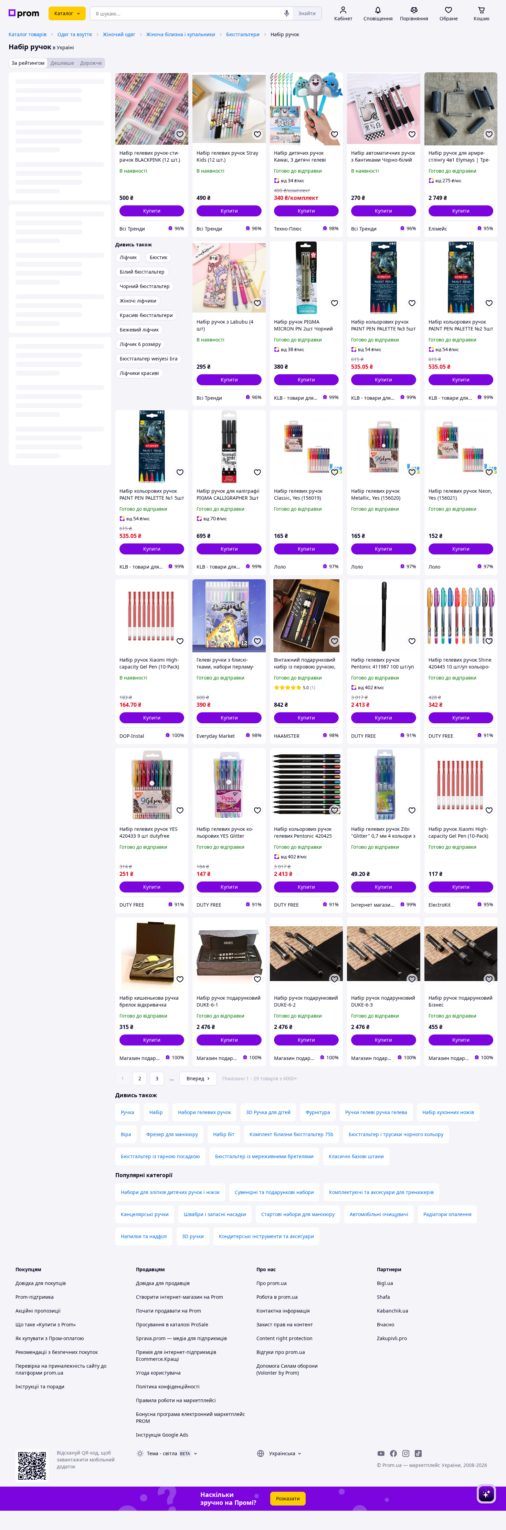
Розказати (288, 1498)
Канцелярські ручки (145, 1214)
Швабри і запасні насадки (215, 1214)
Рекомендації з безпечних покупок (56, 1352)
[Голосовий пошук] (287, 13)
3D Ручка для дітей (268, 1112)
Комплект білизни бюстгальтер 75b (292, 1134)
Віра (126, 1134)
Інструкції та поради (39, 1386)
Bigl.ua (385, 1283)
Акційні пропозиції (38, 1310)
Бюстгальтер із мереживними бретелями (264, 1156)
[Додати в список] (180, 134)
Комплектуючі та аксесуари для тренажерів (381, 1192)
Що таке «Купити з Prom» (45, 1324)
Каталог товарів (27, 34)
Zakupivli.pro (392, 1338)
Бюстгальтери (243, 34)
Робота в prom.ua (277, 1297)
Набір (156, 1112)
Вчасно (385, 1324)
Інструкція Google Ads (162, 1434)
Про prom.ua (271, 1283)
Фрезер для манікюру (172, 1134)
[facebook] (393, 1453)
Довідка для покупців (40, 1283)
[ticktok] (418, 1453)
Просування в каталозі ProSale (172, 1324)
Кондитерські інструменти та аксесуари (266, 1236)
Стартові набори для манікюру (298, 1214)
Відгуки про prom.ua (280, 1352)
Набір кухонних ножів (448, 1112)
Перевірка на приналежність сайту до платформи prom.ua (60, 1369)
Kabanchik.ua (392, 1310)
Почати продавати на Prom (168, 1310)
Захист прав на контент (284, 1324)
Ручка (127, 1112)
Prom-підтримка (34, 1297)
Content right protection (284, 1338)
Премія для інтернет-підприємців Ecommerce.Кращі (176, 1355)
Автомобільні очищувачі (379, 1214)
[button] (151, 210)
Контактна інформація (283, 1310)
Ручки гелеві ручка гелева (376, 1112)
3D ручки (193, 1236)
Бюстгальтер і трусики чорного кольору (396, 1134)
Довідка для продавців (163, 1283)
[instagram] (406, 1453)
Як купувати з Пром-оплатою (49, 1338)
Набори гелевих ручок (204, 1112)
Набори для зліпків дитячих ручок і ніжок (170, 1192)
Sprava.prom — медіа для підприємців (181, 1338)
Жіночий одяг (119, 34)
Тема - (162, 1453)
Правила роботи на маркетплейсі (176, 1400)
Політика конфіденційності (168, 1386)
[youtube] (381, 1453)
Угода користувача (158, 1372)
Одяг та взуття (74, 34)
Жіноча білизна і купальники (180, 34)
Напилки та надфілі (144, 1236)
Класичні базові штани (356, 1156)
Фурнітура (318, 1112)
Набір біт (223, 1134)
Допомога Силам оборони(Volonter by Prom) (287, 1369)
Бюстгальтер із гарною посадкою (160, 1156)
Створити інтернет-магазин (169, 1297)
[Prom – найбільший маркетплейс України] (24, 13)
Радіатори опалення (447, 1214)
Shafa (383, 1297)
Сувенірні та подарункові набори (274, 1192)
